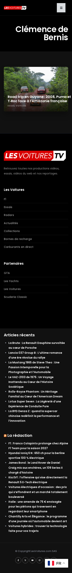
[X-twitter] (25, 560)
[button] (61, 7)
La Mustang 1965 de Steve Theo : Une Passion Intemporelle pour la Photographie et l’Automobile (34, 367)
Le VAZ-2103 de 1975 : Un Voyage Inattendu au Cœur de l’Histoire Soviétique (31, 382)
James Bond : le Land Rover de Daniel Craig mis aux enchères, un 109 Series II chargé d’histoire (35, 467)
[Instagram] (39, 560)
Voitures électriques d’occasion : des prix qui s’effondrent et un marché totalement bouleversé (38, 492)
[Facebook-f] (18, 560)
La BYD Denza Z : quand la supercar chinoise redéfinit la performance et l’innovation (34, 416)
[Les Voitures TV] (35, 155)
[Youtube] (32, 560)
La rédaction (19, 435)
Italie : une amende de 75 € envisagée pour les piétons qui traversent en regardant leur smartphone (34, 506)
